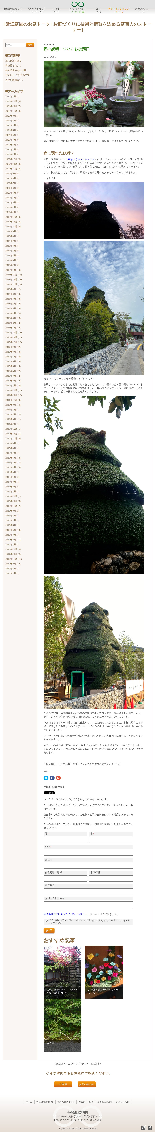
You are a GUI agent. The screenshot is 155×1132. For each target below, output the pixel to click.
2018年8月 (13, 294)
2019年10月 (13, 226)
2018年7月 (13, 299)
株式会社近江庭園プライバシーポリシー (66, 914)
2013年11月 (13, 501)
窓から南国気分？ (14, 80)
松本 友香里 (58, 787)
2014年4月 (12, 477)
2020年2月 (12, 207)
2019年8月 (12, 236)
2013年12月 (13, 496)
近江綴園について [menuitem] (13, 9)
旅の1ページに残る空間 (17, 75)
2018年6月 (13, 303)
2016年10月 (13, 400)
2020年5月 (12, 193)
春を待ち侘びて (13, 65)
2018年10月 (13, 284)
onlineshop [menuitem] (118, 12)
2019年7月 (12, 241)
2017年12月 (13, 332)
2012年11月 (13, 554)
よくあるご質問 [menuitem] (104, 1102)
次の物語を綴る (13, 60)
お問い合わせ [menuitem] (142, 9)
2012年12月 (13, 549)
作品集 (63, 1084)
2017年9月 (13, 347)
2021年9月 (12, 116)
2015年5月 (13, 462)
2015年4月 (13, 467)
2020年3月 (12, 202)
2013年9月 (12, 511)
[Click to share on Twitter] (46, 778)
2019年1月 (13, 270)
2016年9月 (13, 405)
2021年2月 (12, 149)
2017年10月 (13, 342)
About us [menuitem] (13, 12)
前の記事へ (60, 1063)
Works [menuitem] (56, 12)
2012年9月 (13, 564)
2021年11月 (13, 106)
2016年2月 (12, 424)
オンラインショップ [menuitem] (118, 9)
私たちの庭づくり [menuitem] (37, 9)
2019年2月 (12, 265)
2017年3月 (13, 376)
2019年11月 (13, 222)
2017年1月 (13, 385)
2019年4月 (12, 255)
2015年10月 (13, 438)
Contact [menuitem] (142, 12)
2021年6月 (12, 130)
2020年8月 (12, 178)
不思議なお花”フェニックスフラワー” (103, 991)
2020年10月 (13, 169)
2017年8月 (13, 352)
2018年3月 (13, 318)
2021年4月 (12, 140)
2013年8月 (12, 515)
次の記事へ (96, 1063)
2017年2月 (13, 380)
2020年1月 (12, 212)
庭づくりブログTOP (78, 1063)
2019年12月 (13, 217)
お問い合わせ (86, 1084)
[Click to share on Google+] (58, 778)
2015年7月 (12, 453)
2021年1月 (12, 154)
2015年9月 (12, 443)
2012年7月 (12, 573)
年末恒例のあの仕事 (15, 70)
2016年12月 (13, 390)
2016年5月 (12, 409)
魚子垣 (50, 1043)
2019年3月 (12, 260)
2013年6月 (12, 525)
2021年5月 (12, 135)
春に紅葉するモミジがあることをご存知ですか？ (62, 991)
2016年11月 (13, 395)
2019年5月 (12, 250)
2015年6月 (13, 458)
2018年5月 (13, 308)
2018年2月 (13, 323)
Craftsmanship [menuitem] (37, 12)
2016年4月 (13, 414)
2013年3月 (12, 535)
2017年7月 (13, 356)
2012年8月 (12, 568)
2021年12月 (13, 101)
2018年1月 (13, 328)
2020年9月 (12, 173)
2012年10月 (13, 559)
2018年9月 (13, 289)
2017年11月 (13, 337)
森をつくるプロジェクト (81, 159)
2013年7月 (12, 520)
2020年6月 (12, 188)
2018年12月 (13, 275)
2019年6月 (12, 246)
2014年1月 (12, 491)
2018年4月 (13, 313)
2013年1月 (12, 544)
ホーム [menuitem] (29, 1102)
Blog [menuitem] (99, 12)
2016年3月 (13, 419)
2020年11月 (13, 164)
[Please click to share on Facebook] (52, 778)
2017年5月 (13, 366)
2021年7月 (12, 125)
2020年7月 (12, 183)
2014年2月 (12, 486)
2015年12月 (13, 429)
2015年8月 (12, 448)
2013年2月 (13, 539)
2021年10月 (13, 111)
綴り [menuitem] (98, 9)
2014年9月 (12, 472)
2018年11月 (13, 279)
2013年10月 (13, 506)
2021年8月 (12, 120)
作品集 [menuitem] (56, 9)
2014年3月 (12, 482)
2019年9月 (12, 231)
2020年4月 (12, 197)
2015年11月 (13, 433)
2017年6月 (13, 361)
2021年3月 (12, 144)
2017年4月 (13, 371)
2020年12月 (13, 159)
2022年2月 (12, 96)
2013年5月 (13, 530)
